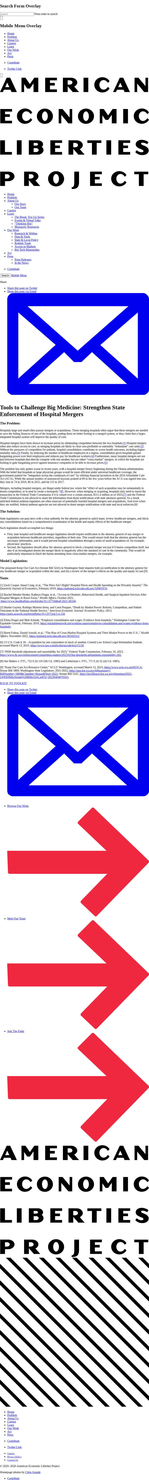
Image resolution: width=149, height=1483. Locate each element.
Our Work (13, 49)
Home (10, 33)
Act (9, 53)
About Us (13, 40)
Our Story (20, 203)
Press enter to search (46, 13)
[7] (124, 494)
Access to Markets (25, 246)
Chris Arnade (33, 1472)
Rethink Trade (23, 243)
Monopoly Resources (27, 226)
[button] (5, 275)
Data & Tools (22, 236)
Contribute (13, 62)
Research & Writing (26, 233)
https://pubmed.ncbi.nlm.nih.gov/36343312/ (54, 636)
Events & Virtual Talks (28, 220)
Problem (12, 36)
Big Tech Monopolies (27, 249)
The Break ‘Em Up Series (29, 217)
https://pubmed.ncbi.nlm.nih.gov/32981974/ (82, 588)
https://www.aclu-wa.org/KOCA (123, 667)
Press (10, 56)
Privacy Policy (14, 1456)
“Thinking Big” (24, 223)
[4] (92, 456)
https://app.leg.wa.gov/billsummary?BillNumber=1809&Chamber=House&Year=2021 (55, 672)
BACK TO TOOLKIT (13, 683)
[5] (106, 462)
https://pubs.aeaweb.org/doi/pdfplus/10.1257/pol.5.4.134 (32, 613)
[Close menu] (1, 75)
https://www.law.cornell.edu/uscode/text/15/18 (57, 645)
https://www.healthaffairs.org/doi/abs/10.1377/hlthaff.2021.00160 (38, 601)
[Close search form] (1, 18)
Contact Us (12, 1460)
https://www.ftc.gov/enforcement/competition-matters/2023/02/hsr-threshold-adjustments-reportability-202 (60, 654)
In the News (22, 262)
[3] (18, 452)
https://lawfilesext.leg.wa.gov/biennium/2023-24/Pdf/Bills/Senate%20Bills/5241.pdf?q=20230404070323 (66, 675)
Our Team (20, 207)
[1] (124, 443)
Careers (11, 43)
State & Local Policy (26, 239)
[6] (62, 491)
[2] (142, 446)
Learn (10, 46)
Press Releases (23, 259)
